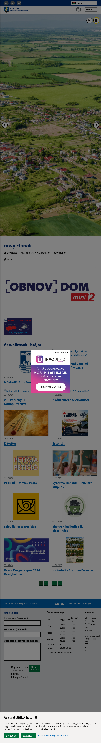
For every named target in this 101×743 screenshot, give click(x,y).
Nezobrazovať (58, 352)
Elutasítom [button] (28, 735)
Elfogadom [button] (11, 735)
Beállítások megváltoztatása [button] (53, 735)
